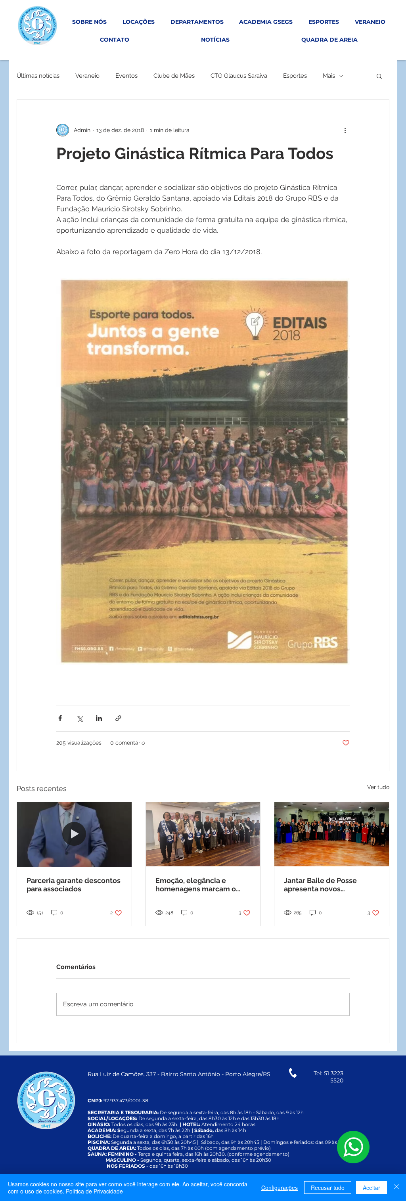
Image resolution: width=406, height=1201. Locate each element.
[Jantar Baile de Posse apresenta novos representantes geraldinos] (331, 834)
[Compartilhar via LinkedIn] (99, 718)
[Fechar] (396, 1187)
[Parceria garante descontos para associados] (74, 834)
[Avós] (203, 834)
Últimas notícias (38, 75)
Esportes (295, 75)
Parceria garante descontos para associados (74, 884)
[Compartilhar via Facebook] (60, 718)
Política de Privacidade (94, 1191)
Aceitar (371, 1187)
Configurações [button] (279, 1187)
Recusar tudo (328, 1187)
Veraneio (87, 75)
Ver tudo (378, 787)
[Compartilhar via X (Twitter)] (79, 718)
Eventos (126, 75)
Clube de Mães (174, 75)
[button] (379, 76)
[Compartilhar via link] (118, 718)
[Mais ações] (345, 130)
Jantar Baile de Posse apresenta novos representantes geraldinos (329, 884)
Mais (329, 75)
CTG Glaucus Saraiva (239, 75)
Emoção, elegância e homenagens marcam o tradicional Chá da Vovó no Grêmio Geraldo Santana (200, 884)
